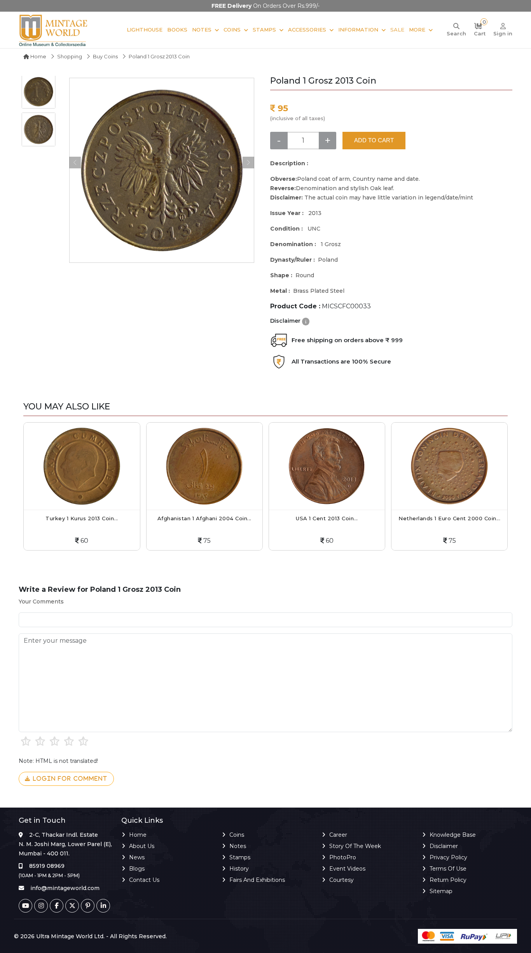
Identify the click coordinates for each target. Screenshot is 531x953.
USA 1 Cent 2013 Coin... (327, 518)
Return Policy (448, 879)
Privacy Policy (448, 857)
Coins (232, 29)
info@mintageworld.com (65, 888)
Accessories (307, 29)
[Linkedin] (103, 906)
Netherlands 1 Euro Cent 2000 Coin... (449, 518)
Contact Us (144, 879)
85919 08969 (47, 865)
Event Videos (347, 868)
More (417, 29)
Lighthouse (144, 29)
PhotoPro (342, 857)
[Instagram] (41, 906)
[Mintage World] (54, 30)
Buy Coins (105, 56)
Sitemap (441, 891)
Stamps (264, 29)
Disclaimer (444, 846)
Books (177, 29)
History (239, 868)
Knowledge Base (453, 834)
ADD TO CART (374, 140)
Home (37, 56)
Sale (397, 29)
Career (338, 834)
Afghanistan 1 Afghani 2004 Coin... (204, 518)
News (137, 857)
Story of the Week (355, 846)
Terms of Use (448, 868)
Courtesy (341, 879)
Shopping (69, 56)
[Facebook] (56, 906)
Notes (201, 29)
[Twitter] (72, 906)
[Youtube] (25, 906)
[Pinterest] (87, 906)
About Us (141, 846)
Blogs (137, 868)
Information (358, 29)
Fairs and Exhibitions (257, 879)
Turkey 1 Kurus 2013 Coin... (81, 518)
